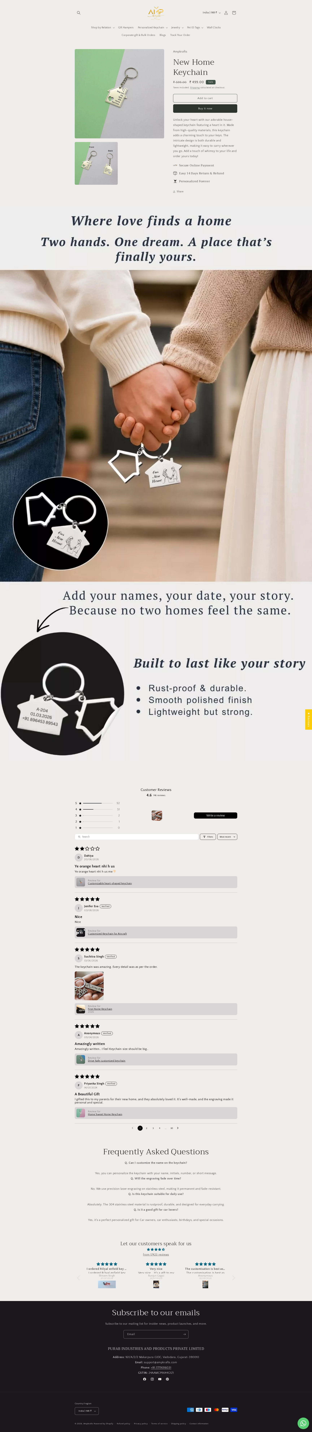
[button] (79, 13)
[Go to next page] (179, 1128)
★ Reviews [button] (308, 719)
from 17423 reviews (156, 1254)
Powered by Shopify (103, 1424)
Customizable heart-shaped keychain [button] (110, 883)
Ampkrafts (88, 1424)
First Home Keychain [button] (100, 1009)
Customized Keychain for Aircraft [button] (107, 933)
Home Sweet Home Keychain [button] (105, 1114)
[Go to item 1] (157, 815)
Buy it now (205, 108)
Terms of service (159, 1424)
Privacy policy (141, 1424)
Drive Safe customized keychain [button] (106, 1060)
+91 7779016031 (161, 1367)
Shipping (195, 87)
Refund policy (123, 1424)
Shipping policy (178, 1424)
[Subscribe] (184, 1334)
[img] (156, 1249)
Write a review (215, 815)
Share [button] (180, 191)
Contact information (199, 1424)
